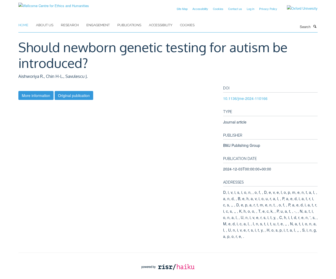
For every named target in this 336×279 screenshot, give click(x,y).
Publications (129, 25)
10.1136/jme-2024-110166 (245, 98)
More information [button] (36, 95)
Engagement (98, 25)
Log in (250, 9)
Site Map (182, 9)
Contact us (235, 9)
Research (70, 25)
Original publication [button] (74, 95)
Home (23, 25)
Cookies (218, 9)
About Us (44, 25)
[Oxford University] (298, 8)
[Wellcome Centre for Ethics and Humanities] (53, 3)
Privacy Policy (268, 9)
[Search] (315, 26)
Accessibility (200, 9)
